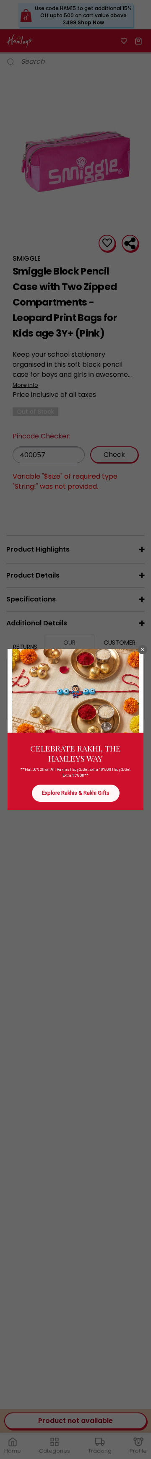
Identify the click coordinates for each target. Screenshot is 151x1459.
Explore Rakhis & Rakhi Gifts (75, 793)
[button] (142, 649)
